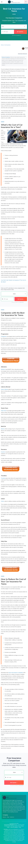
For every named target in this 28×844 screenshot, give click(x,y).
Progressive (4, 336)
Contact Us (12, 817)
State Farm (3, 410)
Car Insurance (7, 45)
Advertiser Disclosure (22, 53)
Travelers (3, 478)
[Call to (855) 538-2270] (26, 1)
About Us (4, 817)
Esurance (3, 452)
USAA (2, 501)
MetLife (3, 428)
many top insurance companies (16, 672)
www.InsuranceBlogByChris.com (10, 824)
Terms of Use (23, 35)
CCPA (20, 827)
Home (2, 45)
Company (5, 815)
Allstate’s (3, 369)
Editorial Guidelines (6, 57)
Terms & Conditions (14, 827)
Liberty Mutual (4, 389)
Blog (8, 817)
